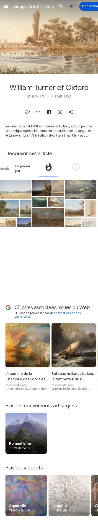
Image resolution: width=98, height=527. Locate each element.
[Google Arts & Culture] (34, 6)
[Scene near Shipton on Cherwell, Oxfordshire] (9, 208)
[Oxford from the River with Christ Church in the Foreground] (48, 217)
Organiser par (22, 168)
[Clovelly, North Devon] (56, 202)
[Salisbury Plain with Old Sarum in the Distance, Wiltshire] (58, 188)
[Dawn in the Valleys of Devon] (39, 202)
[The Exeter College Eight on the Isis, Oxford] (8, 222)
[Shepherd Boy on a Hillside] (42, 188)
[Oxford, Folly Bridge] (89, 222)
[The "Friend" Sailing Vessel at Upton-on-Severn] (90, 208)
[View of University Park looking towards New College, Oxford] (15, 189)
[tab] (48, 169)
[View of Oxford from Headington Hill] (74, 208)
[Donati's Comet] (24, 222)
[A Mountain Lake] (80, 189)
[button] (6, 6)
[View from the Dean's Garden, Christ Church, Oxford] (25, 208)
